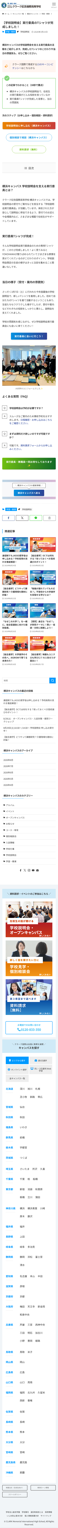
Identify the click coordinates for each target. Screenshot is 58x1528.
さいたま (24, 1169)
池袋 (30, 1189)
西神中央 (40, 1324)
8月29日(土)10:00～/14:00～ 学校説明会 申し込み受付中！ (28, 729)
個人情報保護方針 (32, 1515)
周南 (30, 1382)
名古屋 (23, 1276)
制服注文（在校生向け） (15, 1487)
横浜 (22, 1208)
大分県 (9, 1442)
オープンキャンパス (15, 817)
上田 (22, 1236)
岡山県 (9, 1362)
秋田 (22, 1117)
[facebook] (20, 870)
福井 (22, 1226)
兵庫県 (9, 1324)
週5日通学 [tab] (42, 1060)
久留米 (41, 1392)
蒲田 (37, 1197)
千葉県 (9, 1179)
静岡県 (9, 1256)
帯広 (40, 1096)
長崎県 (9, 1422)
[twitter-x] (24, 870)
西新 (22, 1400)
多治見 (31, 1246)
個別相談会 (11, 836)
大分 (22, 1442)
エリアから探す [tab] (18, 1060)
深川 (22, 1088)
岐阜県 (9, 1246)
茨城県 (9, 1157)
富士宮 (39, 1256)
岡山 (22, 1362)
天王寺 (31, 1306)
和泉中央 (24, 1314)
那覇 (22, 1472)
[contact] (37, 870)
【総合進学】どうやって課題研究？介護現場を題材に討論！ (28, 738)
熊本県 (9, 1432)
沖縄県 (9, 1472)
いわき (23, 1127)
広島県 (9, 1372)
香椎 (30, 1400)
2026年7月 (8, 766)
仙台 (22, 1107)
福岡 (22, 1392)
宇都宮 (23, 1147)
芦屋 (22, 1324)
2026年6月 (8, 772)
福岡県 (9, 1392)
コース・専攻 (12, 830)
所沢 (34, 1169)
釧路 (32, 1096)
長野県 (9, 1236)
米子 (30, 1352)
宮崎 (22, 1452)
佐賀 (22, 1411)
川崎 (42, 1208)
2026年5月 (8, 778)
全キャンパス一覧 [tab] (17, 1078)
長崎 (22, 1422)
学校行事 (10, 848)
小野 (22, 1340)
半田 (40, 1276)
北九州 (31, 1392)
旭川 (30, 1088)
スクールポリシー (14, 1494)
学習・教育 (10, 31)
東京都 (9, 1189)
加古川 (39, 1332)
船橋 (35, 1179)
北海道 (9, 1088)
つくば (23, 1157)
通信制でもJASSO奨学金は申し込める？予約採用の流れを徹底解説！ (28, 702)
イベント (10, 811)
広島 (22, 1372)
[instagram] (29, 870)
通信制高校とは (37, 1512)
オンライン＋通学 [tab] (19, 1069)
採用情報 (48, 1512)
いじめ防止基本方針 (15, 1515)
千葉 (22, 1179)
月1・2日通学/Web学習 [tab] (42, 1069)
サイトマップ (46, 1515)
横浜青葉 (32, 1208)
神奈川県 (10, 1208)
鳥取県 (9, 1352)
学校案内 (25, 1512)
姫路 (37, 1340)
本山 (32, 1276)
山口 (22, 1382)
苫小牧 (23, 1096)
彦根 (22, 1286)
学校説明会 (24, 31)
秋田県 (9, 1117)
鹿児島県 (10, 1462)
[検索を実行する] (52, 680)
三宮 (30, 1324)
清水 (22, 1265)
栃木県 (9, 1147)
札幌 (37, 1088)
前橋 (22, 1137)
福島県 (9, 1127)
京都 (22, 1296)
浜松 (30, 1256)
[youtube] (33, 870)
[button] (54, 5)
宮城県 (9, 1107)
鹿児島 (23, 1462)
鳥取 (22, 1352)
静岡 (22, 1256)
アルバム (10, 805)
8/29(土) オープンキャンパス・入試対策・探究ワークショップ (28, 720)
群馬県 (9, 1137)
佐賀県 (9, 1411)
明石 (30, 1332)
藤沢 (30, 1216)
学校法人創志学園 (13, 1512)
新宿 (22, 1189)
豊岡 (30, 1340)
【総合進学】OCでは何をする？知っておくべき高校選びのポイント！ (28, 711)
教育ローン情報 (43, 1487)
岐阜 (22, 1246)
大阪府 (9, 1306)
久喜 (42, 1169)
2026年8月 (8, 759)
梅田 (22, 1306)
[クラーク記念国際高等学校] (21, 5)
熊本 (22, 1432)
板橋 (22, 1197)
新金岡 (41, 1306)
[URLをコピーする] (49, 518)
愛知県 (9, 1276)
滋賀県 (9, 1286)
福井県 (9, 1226)
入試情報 (10, 842)
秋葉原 (39, 1189)
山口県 (9, 1382)
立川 (30, 1197)
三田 (22, 1332)
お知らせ (10, 823)
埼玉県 (9, 1169)
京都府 (9, 1296)
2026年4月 (8, 784)
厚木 (22, 1216)
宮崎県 (9, 1452)
